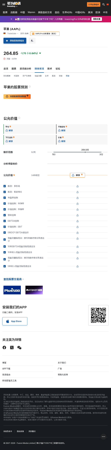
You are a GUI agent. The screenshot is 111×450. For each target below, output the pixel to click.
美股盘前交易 (45, 12)
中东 (105, 12)
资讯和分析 (25, 68)
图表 (14, 68)
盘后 (57, 12)
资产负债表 (27, 76)
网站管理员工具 (9, 380)
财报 (60, 76)
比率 (47, 76)
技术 (49, 68)
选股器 (13, 12)
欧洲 (98, 12)
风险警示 (32, 431)
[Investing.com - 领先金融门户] (14, 4)
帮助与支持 (63, 374)
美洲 (90, 12)
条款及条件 (7, 431)
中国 (22, 12)
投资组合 (6, 374)
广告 (60, 368)
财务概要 (6, 76)
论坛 (58, 68)
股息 (54, 76)
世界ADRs (67, 12)
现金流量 (38, 76)
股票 (5, 12)
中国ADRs (80, 12)
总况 (5, 68)
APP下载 (6, 368)
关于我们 (62, 362)
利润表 (16, 76)
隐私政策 (20, 431)
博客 (4, 362)
